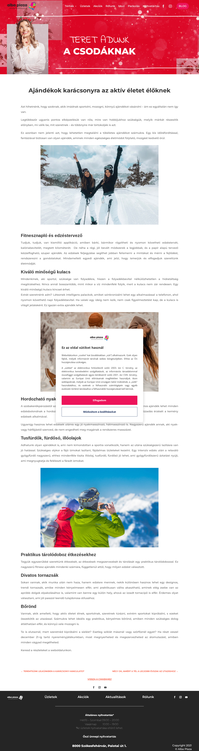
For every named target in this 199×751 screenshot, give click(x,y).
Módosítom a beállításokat (99, 411)
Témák (69, 6)
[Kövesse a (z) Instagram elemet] (99, 687)
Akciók (97, 6)
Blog (183, 6)
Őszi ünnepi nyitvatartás (99, 736)
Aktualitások (115, 697)
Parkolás (134, 6)
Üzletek (85, 6)
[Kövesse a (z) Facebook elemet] (93, 687)
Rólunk (110, 6)
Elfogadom (99, 400)
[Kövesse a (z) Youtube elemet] (105, 687)
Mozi (121, 6)
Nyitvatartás (151, 6)
